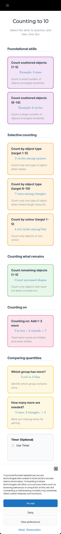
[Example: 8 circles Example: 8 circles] (30, 107)
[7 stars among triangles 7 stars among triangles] (30, 194)
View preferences (30, 521)
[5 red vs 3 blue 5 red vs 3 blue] (30, 377)
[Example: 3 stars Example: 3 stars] (30, 72)
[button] (56, 468)
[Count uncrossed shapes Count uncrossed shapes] (30, 280)
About (22, 529)
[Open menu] (7, 5)
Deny (31, 512)
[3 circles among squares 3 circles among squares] (30, 158)
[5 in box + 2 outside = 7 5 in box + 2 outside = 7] (30, 330)
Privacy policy (33, 529)
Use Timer (22, 445)
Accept (30, 503)
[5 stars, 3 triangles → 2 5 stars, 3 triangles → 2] (30, 412)
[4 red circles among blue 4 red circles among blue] (30, 229)
